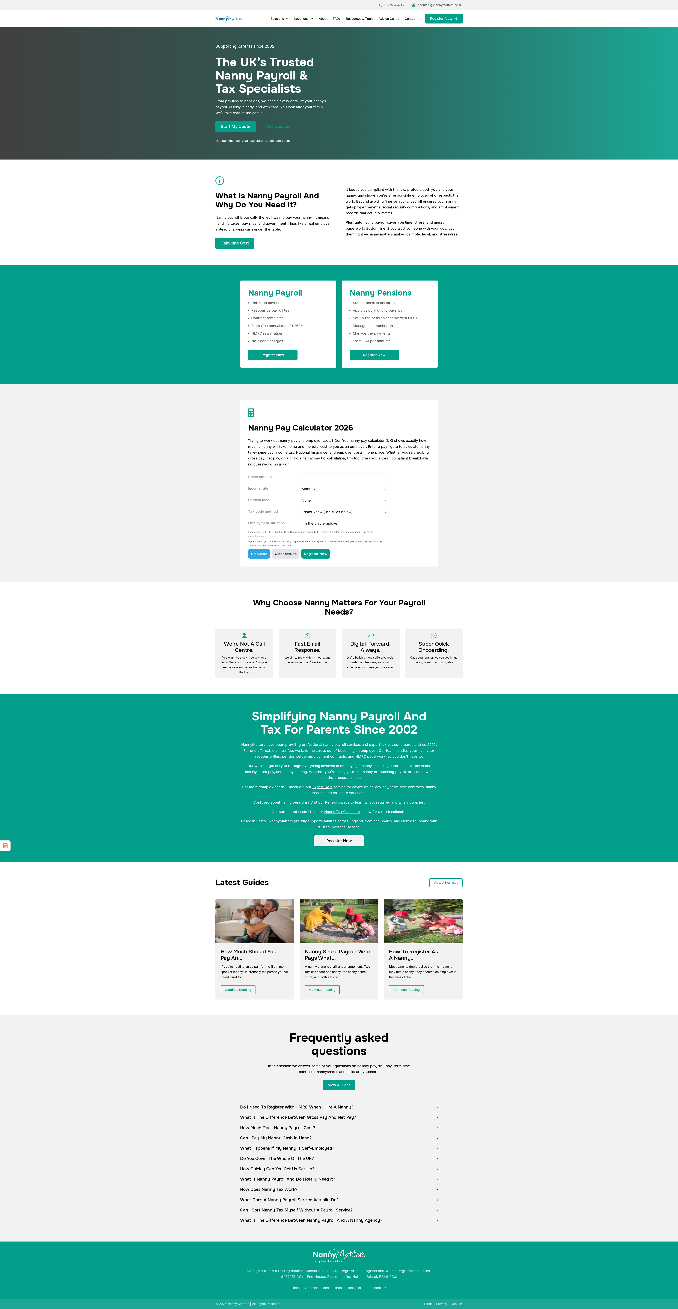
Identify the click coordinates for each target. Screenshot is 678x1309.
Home (296, 1288)
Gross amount (260, 477)
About (323, 18)
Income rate (258, 488)
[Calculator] (5, 845)
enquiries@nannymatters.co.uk (440, 5)
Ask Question (279, 126)
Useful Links (332, 1288)
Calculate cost (235, 243)
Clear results (286, 554)
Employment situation (266, 523)
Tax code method (263, 511)
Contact (410, 18)
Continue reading (238, 990)
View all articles (446, 883)
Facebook (372, 1288)
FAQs (337, 18)
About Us (353, 1288)
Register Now (441, 18)
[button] (339, 1107)
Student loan (258, 500)
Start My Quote (235, 126)
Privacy (441, 1304)
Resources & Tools (359, 18)
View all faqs (339, 1085)
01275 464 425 (395, 5)
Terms (428, 1304)
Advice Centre (389, 18)
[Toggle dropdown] (287, 18)
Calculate (259, 554)
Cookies (457, 1304)
